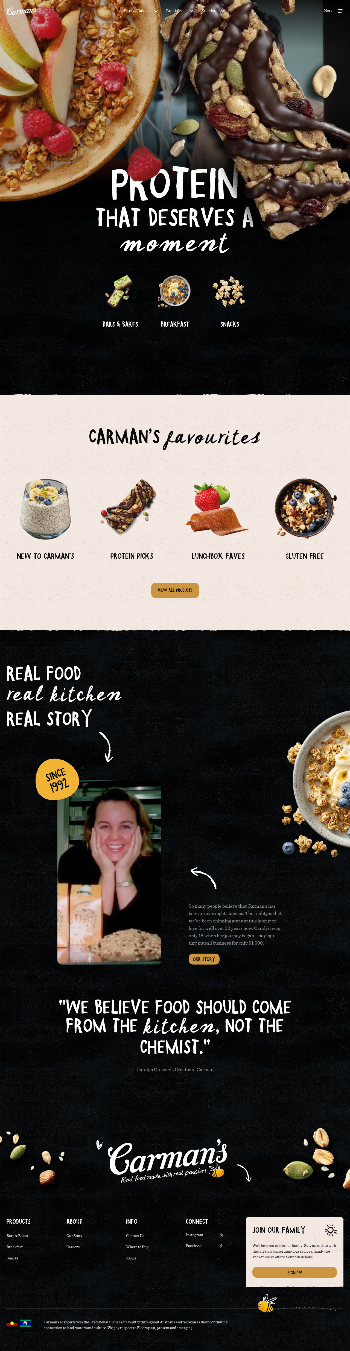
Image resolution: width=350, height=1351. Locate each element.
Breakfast (175, 11)
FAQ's (131, 1258)
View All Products (175, 590)
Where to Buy (137, 1247)
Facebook (194, 1246)
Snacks (208, 11)
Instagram (194, 1235)
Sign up (294, 1272)
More (327, 11)
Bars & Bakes (136, 11)
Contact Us (135, 1236)
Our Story (204, 959)
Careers (73, 1247)
